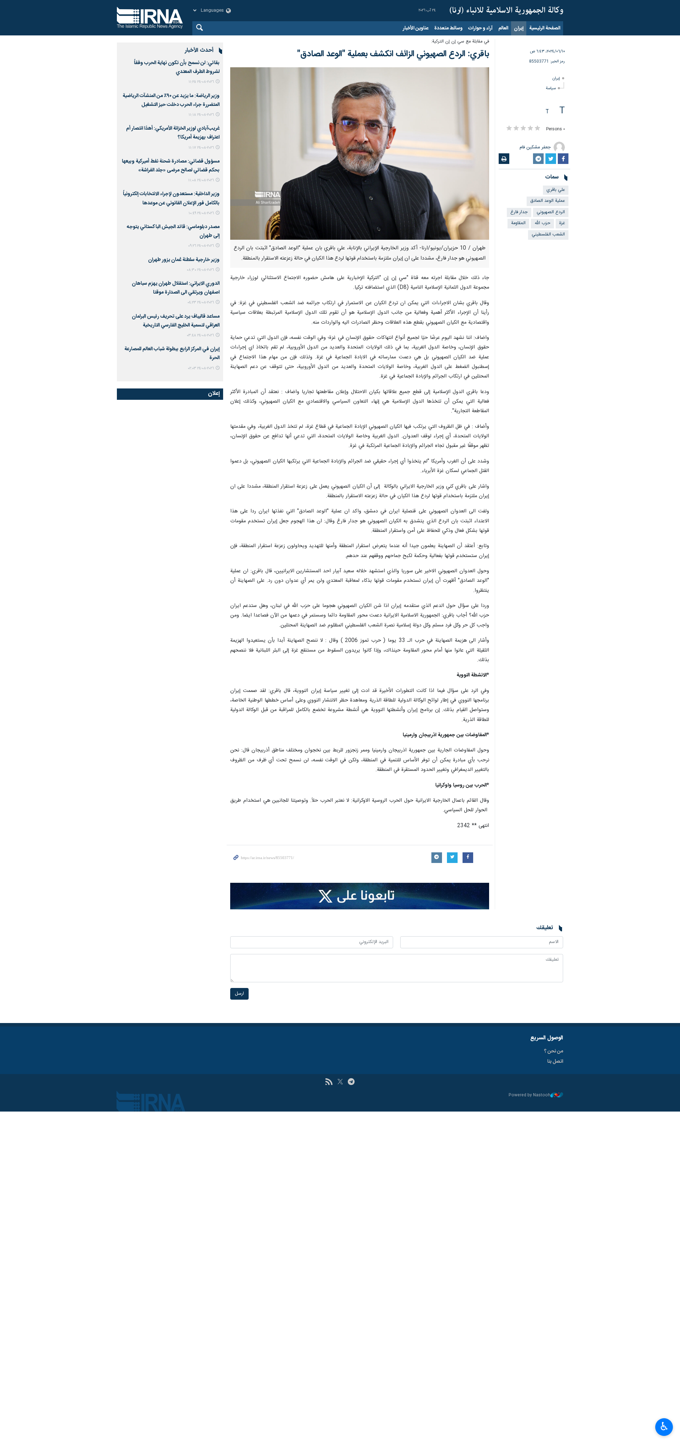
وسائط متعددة (448, 28)
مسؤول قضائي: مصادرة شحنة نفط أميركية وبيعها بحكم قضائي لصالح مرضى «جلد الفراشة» (171, 166)
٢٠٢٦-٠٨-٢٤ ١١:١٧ (201, 147)
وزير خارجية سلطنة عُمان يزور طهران (184, 260)
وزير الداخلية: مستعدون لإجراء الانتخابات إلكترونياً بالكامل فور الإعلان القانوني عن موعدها (171, 198)
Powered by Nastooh (529, 1095)
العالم (503, 28)
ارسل (239, 994)
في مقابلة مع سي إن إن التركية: (460, 41)
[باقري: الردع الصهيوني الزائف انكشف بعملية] (359, 153)
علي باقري (555, 190)
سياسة (551, 88)
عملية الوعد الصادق (547, 201)
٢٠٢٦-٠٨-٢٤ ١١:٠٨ (201, 180)
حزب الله (542, 223)
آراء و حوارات (480, 28)
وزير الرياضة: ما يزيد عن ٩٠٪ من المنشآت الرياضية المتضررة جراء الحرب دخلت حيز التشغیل (171, 100)
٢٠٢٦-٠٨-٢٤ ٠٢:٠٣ (201, 368)
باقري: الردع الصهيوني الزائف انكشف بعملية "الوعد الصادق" (393, 54)
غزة (562, 223)
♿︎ (664, 1426)
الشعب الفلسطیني (548, 234)
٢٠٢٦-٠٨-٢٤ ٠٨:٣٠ (200, 270)
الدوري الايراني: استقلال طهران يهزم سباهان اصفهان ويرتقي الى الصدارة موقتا (176, 288)
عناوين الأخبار (416, 28)
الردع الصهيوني (551, 212)
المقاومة (518, 223)
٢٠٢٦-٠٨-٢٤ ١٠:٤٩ (201, 213)
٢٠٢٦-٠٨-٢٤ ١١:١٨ (201, 115)
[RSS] (329, 1082)
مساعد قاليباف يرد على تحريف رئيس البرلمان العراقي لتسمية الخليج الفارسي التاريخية (176, 321)
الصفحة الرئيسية (544, 28)
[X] (340, 1082)
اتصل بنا (555, 1061)
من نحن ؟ (553, 1051)
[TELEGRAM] (351, 1082)
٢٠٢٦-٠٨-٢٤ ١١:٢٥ (201, 82)
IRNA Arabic (506, 11)
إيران (518, 28)
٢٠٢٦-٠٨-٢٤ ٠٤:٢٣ (200, 302)
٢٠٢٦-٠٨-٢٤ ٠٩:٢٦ (201, 246)
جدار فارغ (519, 212)
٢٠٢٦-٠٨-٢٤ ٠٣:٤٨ (200, 335)
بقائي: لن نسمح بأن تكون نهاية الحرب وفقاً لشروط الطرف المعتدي (177, 67)
